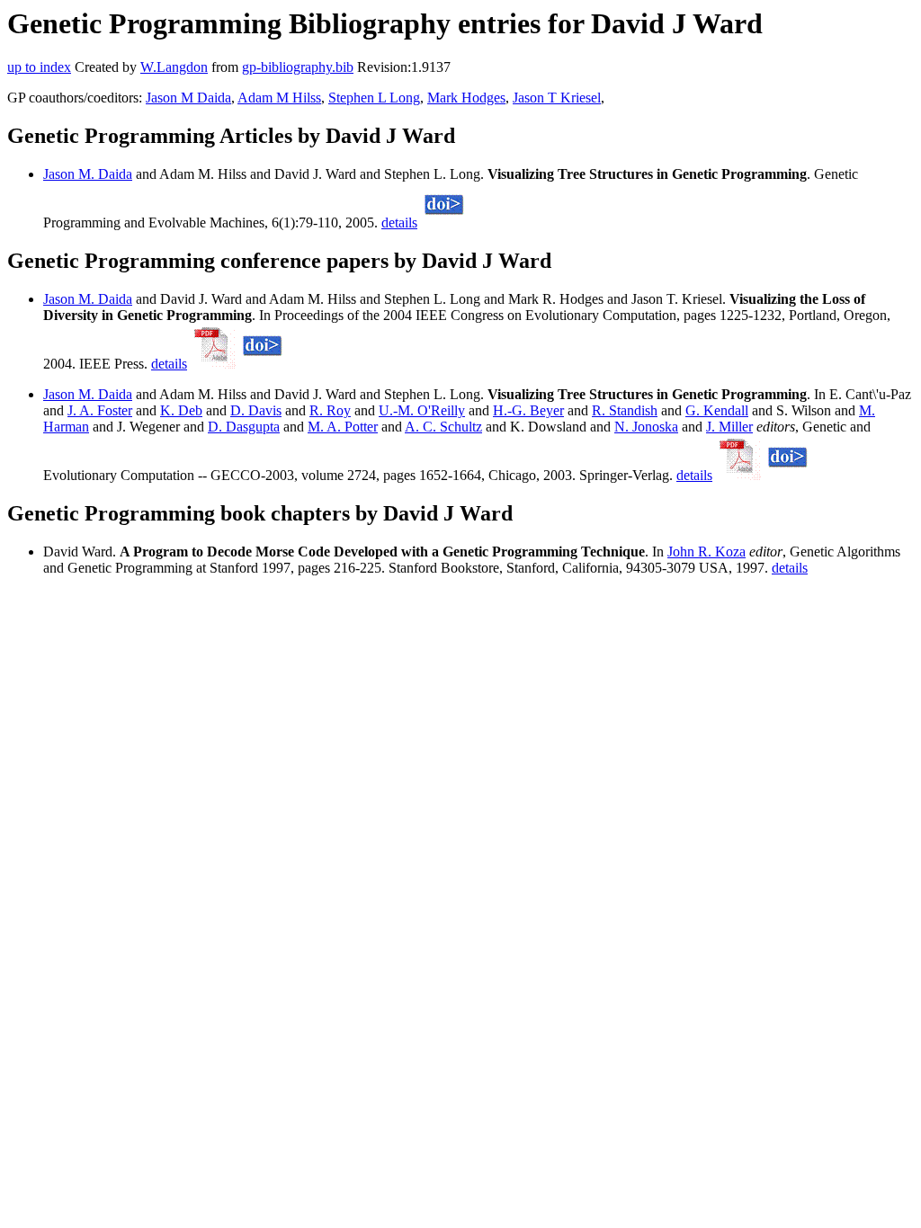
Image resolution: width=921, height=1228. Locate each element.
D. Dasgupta (244, 426)
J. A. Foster (99, 410)
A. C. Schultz (443, 426)
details (399, 222)
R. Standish (624, 410)
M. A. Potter (343, 426)
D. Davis (256, 410)
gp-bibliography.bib (297, 67)
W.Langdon (174, 67)
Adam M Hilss (279, 97)
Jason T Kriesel (557, 97)
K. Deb (181, 410)
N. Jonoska (646, 426)
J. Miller (729, 426)
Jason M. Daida (87, 174)
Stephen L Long (374, 97)
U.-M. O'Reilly (422, 410)
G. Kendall (716, 410)
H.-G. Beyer (528, 410)
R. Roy (330, 410)
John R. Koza (706, 551)
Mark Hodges (466, 97)
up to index (39, 67)
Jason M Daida (188, 97)
